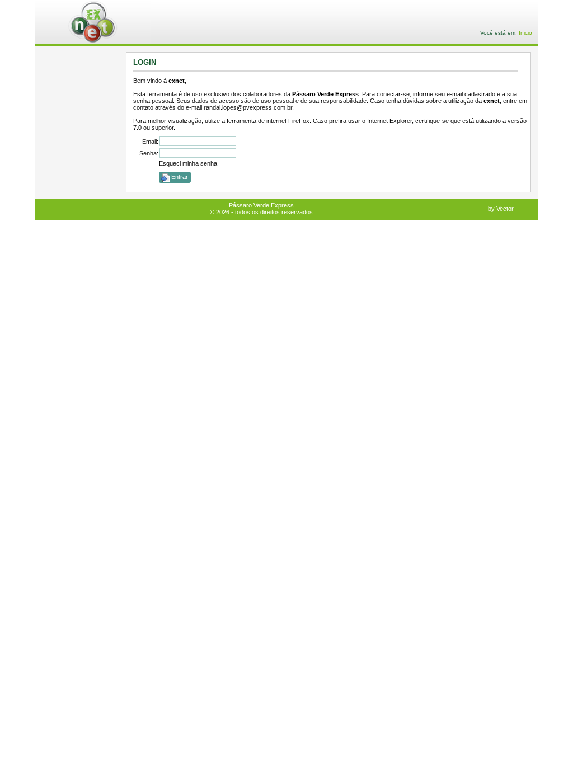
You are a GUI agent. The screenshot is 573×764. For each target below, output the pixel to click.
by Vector (501, 208)
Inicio (525, 33)
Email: (150, 141)
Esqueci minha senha (188, 163)
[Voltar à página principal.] (100, 23)
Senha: (148, 153)
